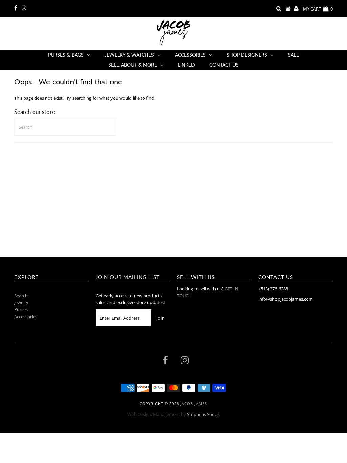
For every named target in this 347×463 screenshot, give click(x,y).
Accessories (190, 55)
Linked (186, 65)
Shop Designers (247, 55)
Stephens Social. (203, 414)
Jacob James (193, 403)
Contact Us (224, 65)
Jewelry (21, 302)
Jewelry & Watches (129, 55)
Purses (21, 309)
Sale (293, 55)
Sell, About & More (132, 65)
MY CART (318, 9)
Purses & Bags (66, 55)
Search (21, 296)
